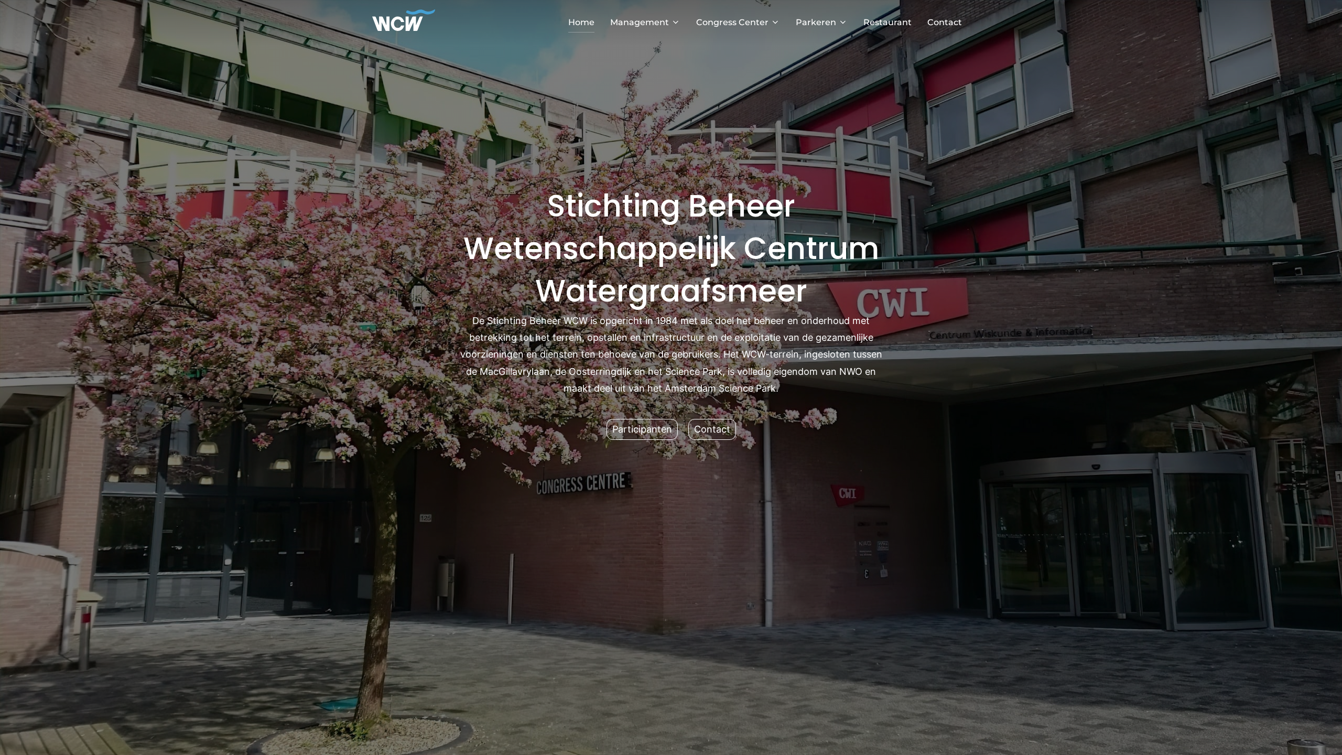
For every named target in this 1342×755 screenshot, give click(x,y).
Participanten (642, 429)
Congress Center (732, 22)
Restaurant (887, 22)
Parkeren (816, 22)
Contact (944, 22)
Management (639, 22)
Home (581, 22)
